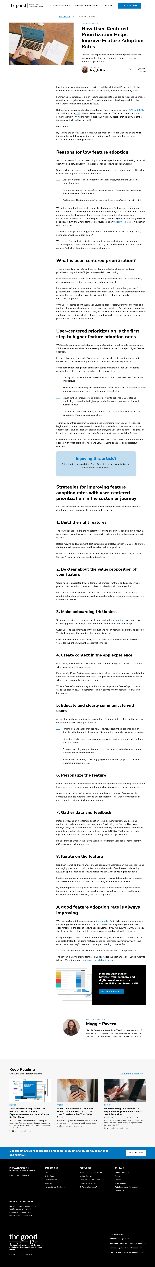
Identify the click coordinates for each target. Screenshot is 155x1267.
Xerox (47, 1172)
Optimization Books (88, 1183)
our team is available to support (99, 960)
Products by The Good (21, 1201)
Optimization (59, 6)
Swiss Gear (49, 1176)
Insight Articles (86, 1176)
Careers (118, 1180)
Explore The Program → (19, 1175)
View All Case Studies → (55, 1187)
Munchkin (48, 1183)
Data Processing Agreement (126, 1187)
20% (77, 113)
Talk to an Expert (129, 6)
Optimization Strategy (86, 16)
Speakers (119, 1176)
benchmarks (102, 921)
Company (119, 1168)
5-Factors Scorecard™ (89, 1187)
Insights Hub (64, 16)
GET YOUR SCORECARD (111, 991)
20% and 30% (136, 110)
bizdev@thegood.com (137, 1243)
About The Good (122, 1172)
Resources (85, 1168)
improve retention (89, 24)
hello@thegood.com (133, 1248)
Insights (108, 6)
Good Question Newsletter (91, 1172)
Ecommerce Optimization (86, 6)
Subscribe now (135, 1153)
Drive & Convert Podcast (90, 1180)
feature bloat (123, 221)
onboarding (118, 620)
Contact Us (119, 1191)
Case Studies (51, 1168)
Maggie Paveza (101, 1024)
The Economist (51, 1180)
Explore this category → (133, 1073)
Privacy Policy (120, 1183)
